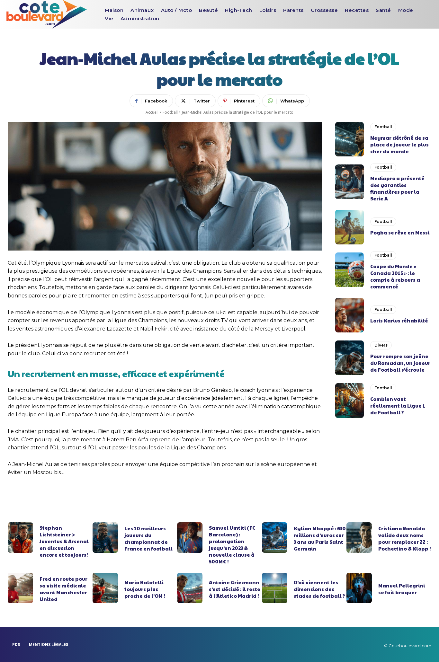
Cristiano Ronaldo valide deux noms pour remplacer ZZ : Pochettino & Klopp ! (404, 538)
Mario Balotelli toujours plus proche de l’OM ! (144, 589)
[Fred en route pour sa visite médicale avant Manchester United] (20, 588)
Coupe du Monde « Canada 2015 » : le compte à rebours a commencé (395, 276)
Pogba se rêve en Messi (399, 232)
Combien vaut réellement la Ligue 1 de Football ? (397, 405)
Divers (381, 345)
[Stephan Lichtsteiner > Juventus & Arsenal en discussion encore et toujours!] (20, 537)
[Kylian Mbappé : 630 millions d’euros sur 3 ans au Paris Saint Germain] (274, 537)
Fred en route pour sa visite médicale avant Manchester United (63, 588)
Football (170, 112)
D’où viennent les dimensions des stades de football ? (319, 589)
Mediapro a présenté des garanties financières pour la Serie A (397, 188)
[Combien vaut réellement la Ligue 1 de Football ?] (349, 400)
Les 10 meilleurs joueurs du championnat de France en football (148, 538)
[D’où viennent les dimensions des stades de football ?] (274, 588)
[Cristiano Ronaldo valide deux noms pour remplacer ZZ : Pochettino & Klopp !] (359, 537)
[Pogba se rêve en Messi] (349, 227)
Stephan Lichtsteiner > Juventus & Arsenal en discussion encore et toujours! (64, 541)
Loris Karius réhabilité (399, 320)
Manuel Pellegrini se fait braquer (401, 589)
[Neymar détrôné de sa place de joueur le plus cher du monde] (349, 139)
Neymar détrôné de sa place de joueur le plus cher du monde (399, 144)
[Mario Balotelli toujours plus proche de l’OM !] (105, 588)
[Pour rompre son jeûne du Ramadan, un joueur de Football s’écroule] (349, 357)
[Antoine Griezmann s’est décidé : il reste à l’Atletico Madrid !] (189, 588)
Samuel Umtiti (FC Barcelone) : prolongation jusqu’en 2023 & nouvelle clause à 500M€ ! (232, 544)
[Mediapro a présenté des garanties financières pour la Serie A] (349, 181)
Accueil (152, 112)
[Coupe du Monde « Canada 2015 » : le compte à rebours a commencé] (349, 269)
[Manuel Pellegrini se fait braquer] (359, 588)
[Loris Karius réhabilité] (349, 315)
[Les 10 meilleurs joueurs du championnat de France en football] (105, 537)
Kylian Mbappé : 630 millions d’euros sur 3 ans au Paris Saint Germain (320, 538)
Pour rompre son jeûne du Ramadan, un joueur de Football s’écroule (400, 363)
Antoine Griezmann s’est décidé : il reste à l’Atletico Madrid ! (234, 589)
